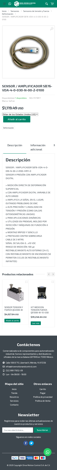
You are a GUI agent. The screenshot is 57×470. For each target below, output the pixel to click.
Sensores (15, 11)
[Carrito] (52, 3)
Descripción (14, 145)
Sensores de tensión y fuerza (36, 11)
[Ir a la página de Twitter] (31, 443)
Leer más (35, 323)
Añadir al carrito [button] (12, 320)
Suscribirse (42, 430)
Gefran (12, 101)
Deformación (7, 14)
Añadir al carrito (17, 119)
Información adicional (37, 147)
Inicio (4, 11)
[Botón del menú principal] (4, 3)
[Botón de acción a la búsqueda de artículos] (46, 3)
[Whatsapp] (9, 3)
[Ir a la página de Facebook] (25, 443)
